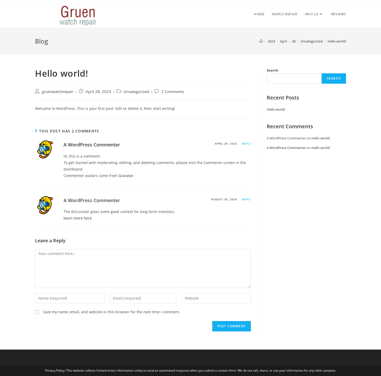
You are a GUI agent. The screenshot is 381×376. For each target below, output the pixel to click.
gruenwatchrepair (57, 91)
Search (272, 70)
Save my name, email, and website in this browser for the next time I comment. (111, 311)
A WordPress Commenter (92, 144)
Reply (246, 143)
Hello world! (276, 109)
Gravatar (125, 175)
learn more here (78, 218)
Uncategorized (136, 91)
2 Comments (172, 91)
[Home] (261, 41)
